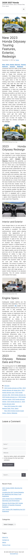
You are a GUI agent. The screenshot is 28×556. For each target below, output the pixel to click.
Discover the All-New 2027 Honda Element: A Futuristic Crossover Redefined (12, 505)
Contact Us (5, 540)
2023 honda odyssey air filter (13, 388)
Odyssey (6, 385)
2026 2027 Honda (10, 2)
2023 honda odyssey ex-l (10, 397)
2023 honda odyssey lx (14, 401)
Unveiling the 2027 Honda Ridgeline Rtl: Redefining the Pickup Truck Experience (13, 494)
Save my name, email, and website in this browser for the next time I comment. (14, 458)
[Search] (24, 475)
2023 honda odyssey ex (18, 395)
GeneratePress (14, 553)
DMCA (4, 542)
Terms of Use (6, 545)
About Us (5, 537)
